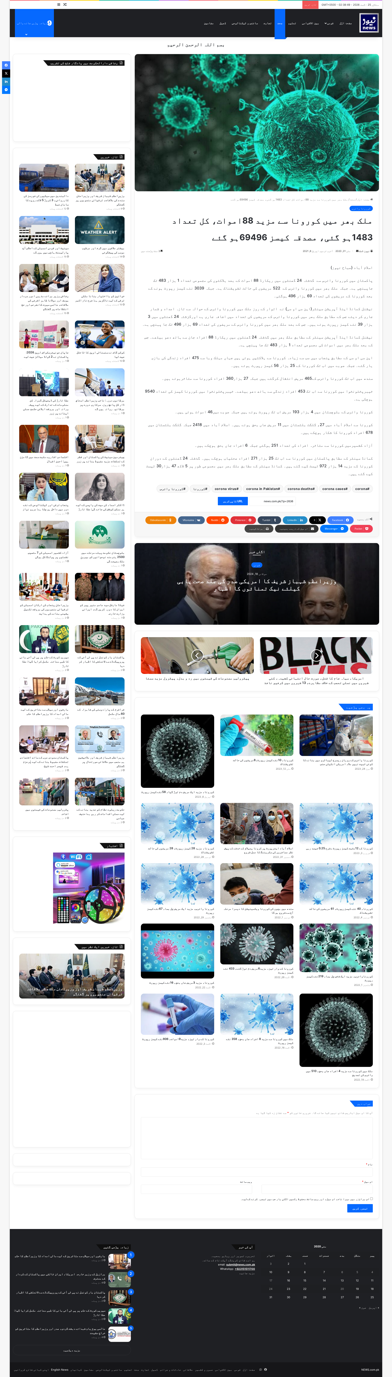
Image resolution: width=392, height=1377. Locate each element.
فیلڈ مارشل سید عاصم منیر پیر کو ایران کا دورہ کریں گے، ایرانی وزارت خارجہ (102, 609)
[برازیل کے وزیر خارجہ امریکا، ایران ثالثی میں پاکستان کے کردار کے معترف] (119, 1279)
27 (342, 1297)
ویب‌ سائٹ (246, 1181)
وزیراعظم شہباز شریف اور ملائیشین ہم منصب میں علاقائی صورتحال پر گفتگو (101, 762)
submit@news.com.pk (240, 1264)
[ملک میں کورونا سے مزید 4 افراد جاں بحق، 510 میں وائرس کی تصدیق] (336, 1030)
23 (288, 1288)
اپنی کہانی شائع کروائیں (31, 1369)
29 (304, 1297)
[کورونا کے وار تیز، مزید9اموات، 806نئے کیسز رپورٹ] (177, 1014)
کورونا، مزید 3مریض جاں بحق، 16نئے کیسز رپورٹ (181, 982)
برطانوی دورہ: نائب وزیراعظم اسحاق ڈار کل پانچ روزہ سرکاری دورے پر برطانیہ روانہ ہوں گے (100, 405)
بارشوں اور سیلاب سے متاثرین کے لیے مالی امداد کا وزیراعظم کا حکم (59, 1256)
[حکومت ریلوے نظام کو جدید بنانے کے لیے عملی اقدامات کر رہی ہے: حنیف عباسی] (100, 792)
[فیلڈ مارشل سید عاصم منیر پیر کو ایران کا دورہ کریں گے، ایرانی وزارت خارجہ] (100, 587)
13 (342, 1280)
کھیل (222, 23)
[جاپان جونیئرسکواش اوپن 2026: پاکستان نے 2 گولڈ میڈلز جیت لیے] (44, 334)
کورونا (199, 489)
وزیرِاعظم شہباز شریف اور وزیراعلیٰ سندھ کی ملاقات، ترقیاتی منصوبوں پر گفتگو (100, 200)
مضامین (209, 23)
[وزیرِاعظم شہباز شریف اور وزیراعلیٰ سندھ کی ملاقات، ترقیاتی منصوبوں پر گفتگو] (100, 178)
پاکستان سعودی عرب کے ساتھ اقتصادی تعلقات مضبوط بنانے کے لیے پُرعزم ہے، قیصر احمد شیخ (44, 762)
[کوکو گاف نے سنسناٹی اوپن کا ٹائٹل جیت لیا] (100, 334)
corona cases (333, 489)
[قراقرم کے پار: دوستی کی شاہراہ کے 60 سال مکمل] (100, 691)
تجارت (268, 23)
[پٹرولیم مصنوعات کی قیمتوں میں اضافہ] (44, 792)
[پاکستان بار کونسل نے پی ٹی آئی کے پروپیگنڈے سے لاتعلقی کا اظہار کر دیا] (100, 639)
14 (324, 1280)
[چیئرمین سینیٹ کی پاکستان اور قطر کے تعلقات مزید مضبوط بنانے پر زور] (100, 439)
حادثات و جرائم (170, 1369)
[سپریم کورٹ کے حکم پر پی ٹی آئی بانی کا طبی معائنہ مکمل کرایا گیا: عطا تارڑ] (44, 639)
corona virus (225, 489)
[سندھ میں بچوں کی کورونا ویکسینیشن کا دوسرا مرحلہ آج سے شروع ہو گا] (257, 883)
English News (59, 1369)
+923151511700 (245, 1268)
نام (369, 1164)
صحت (279, 23)
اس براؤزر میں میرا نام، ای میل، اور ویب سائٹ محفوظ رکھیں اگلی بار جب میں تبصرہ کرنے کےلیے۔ (305, 1199)
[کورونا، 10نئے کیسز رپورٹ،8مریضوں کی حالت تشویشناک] (257, 735)
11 (372, 1280)
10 (270, 1272)
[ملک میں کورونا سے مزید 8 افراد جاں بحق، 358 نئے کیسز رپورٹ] (257, 1014)
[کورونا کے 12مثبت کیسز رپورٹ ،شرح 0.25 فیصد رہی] (336, 823)
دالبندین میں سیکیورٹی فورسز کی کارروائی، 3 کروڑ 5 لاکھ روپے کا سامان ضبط (46, 200)
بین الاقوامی (310, 23)
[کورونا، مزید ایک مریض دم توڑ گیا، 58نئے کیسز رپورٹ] (177, 751)
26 (357, 1297)
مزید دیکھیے (71, 1350)
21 (324, 1288)
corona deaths (300, 489)
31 (270, 1297)
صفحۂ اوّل (346, 23)
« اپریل (374, 1307)
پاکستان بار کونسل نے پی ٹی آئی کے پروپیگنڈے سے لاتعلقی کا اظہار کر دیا (101, 661)
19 (357, 1288)
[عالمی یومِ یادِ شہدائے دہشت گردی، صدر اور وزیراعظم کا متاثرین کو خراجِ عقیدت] (119, 1334)
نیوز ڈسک (364, 251)
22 (304, 1288)
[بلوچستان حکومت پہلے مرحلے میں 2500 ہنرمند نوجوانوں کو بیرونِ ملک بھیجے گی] (100, 535)
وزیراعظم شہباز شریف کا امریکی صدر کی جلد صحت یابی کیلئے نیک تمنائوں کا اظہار (257, 584)
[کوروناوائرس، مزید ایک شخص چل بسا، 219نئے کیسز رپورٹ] (336, 948)
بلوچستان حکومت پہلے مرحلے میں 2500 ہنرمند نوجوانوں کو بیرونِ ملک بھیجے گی (102, 557)
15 (304, 1280)
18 (372, 1288)
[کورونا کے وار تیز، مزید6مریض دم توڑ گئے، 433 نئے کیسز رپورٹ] (257, 944)
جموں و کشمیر (204, 1369)
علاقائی (188, 1369)
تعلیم (292, 23)
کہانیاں (76, 1369)
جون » (362, 1307)
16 (288, 1280)
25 (372, 1297)
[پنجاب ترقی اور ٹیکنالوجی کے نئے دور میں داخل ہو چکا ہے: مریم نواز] (44, 487)
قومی (330, 23)
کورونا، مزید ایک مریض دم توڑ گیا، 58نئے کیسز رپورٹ (177, 792)
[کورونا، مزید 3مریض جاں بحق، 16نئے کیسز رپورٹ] (177, 951)
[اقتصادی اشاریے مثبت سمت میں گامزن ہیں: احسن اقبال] (44, 439)
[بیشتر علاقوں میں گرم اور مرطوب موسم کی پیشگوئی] (100, 230)
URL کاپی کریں (233, 501)
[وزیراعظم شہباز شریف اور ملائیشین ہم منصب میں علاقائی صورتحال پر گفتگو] (100, 739)
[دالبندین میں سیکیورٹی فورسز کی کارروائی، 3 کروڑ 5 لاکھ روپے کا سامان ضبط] (44, 178)
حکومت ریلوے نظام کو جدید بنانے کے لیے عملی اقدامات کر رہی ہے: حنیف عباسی (101, 814)
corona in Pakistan (262, 489)
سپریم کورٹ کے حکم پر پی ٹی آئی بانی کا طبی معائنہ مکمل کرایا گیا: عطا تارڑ (44, 661)
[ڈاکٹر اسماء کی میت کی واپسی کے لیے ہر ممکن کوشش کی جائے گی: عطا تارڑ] (100, 487)
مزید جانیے (247, 1273)
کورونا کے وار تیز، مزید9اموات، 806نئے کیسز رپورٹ (178, 1039)
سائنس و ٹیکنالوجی (245, 23)
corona (361, 489)
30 (288, 1297)
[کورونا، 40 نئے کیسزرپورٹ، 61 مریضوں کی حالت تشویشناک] (336, 883)
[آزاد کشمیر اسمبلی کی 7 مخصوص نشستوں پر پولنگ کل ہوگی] (44, 535)
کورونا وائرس (361, 208)
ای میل (367, 1181)
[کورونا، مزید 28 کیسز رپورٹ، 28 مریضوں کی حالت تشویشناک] (177, 823)
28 (324, 1297)
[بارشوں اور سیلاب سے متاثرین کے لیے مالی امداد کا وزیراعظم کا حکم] (44, 691)
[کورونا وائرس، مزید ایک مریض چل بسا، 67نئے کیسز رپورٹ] (177, 883)
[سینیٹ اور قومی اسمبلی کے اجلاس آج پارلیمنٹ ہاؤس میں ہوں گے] (44, 230)
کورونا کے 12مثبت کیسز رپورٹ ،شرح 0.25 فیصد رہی (339, 848)
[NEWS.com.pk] (369, 23)
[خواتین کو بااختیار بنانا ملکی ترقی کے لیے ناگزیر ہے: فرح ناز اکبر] (100, 278)
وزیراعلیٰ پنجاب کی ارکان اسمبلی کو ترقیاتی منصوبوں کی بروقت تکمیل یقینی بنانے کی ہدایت (44, 609)
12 (357, 1280)
